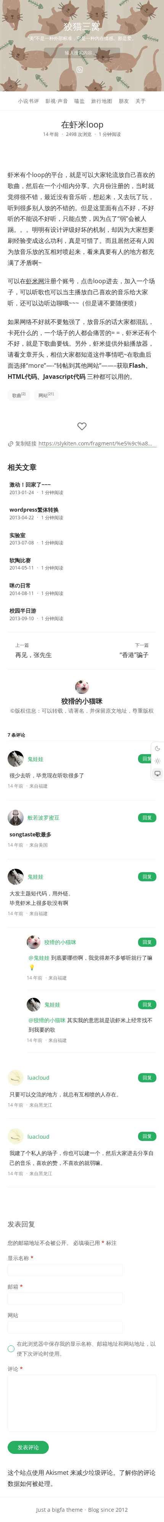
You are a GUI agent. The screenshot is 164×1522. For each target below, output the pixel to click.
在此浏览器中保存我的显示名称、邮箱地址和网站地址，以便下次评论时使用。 (86, 1348)
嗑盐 (79, 100)
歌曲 (19, 395)
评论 (15, 1368)
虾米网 (35, 281)
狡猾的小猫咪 (60, 942)
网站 (46, 395)
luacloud (38, 1077)
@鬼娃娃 (39, 957)
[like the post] (82, 426)
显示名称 (21, 1258)
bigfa (58, 1509)
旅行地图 (102, 100)
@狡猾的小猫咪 (47, 1020)
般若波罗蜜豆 (43, 817)
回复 (147, 758)
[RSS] (80, 69)
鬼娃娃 (35, 759)
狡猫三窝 (82, 26)
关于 (140, 100)
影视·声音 (56, 100)
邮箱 (15, 1286)
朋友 (124, 100)
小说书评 (28, 100)
